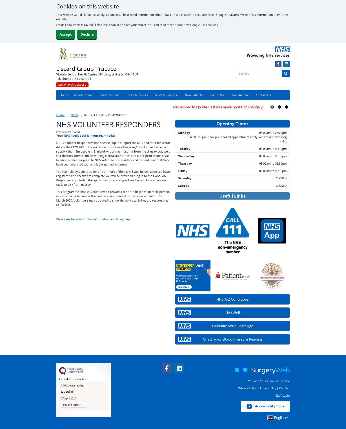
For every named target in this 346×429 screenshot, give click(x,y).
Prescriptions (110, 95)
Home (64, 95)
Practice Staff (218, 95)
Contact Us (263, 95)
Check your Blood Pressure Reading (232, 339)
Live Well (232, 312)
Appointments (83, 95)
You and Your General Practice (269, 381)
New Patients (194, 95)
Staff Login (282, 395)
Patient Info (240, 95)
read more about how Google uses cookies (189, 25)
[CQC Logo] (71, 373)
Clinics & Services (165, 95)
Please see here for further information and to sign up (93, 219)
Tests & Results (137, 95)
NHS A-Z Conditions (232, 299)
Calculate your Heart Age (232, 325)
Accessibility (268, 388)
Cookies (284, 388)
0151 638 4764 (81, 79)
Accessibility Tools (269, 406)
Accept (65, 34)
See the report (71, 404)
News (74, 115)
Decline (87, 34)
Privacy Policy (247, 388)
